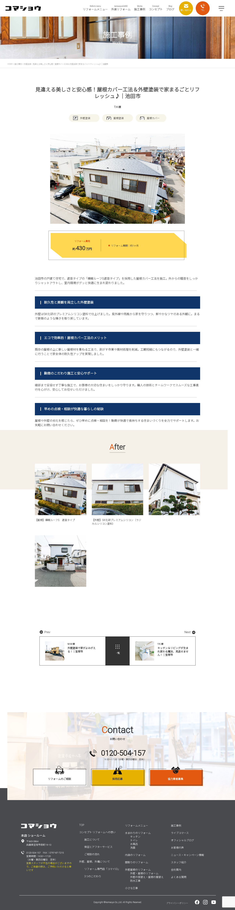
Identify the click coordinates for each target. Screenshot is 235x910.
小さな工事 (131, 888)
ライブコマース (180, 833)
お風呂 (134, 844)
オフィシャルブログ (182, 840)
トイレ (134, 840)
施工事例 (176, 825)
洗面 (132, 847)
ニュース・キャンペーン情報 (187, 855)
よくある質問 (178, 877)
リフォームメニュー (136, 825)
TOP (81, 825)
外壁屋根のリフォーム (138, 869)
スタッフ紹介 (178, 862)
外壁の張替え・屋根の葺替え (147, 877)
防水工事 (135, 880)
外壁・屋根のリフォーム (144, 873)
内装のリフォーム (135, 855)
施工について (92, 839)
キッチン (135, 836)
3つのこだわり (92, 876)
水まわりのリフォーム (138, 833)
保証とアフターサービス (98, 846)
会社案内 (176, 869)
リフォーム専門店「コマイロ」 (102, 869)
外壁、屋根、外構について (94, 861)
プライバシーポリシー (177, 903)
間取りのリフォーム (136, 862)
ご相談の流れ (92, 854)
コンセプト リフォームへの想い (97, 832)
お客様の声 (177, 847)
